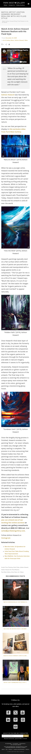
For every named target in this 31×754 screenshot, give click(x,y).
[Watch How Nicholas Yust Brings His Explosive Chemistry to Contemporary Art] (16, 589)
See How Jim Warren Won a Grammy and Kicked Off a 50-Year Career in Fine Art (16, 628)
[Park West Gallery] (14, 3)
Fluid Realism (15, 569)
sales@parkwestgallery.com (13, 531)
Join (26, 736)
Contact (10, 749)
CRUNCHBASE (22, 743)
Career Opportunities (19, 749)
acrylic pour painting (7, 567)
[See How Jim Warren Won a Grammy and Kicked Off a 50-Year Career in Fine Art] (16, 616)
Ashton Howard (19, 40)
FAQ (6, 749)
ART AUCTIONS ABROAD (16, 744)
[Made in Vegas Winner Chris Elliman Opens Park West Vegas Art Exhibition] (16, 643)
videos (22, 572)
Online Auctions (20, 5)
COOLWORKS (15, 743)
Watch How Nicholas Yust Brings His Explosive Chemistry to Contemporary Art (16, 602)
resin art (16, 572)
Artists (5, 5)
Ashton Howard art (6, 569)
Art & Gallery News (8, 40)
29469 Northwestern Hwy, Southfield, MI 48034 (16, 747)
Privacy (27, 749)
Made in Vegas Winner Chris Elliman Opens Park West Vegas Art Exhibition (16, 655)
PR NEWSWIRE (8, 743)
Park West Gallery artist (7, 572)
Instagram (5, 538)
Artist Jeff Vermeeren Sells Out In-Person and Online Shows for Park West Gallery (16, 682)
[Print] (10, 44)
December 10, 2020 (11, 38)
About (3, 749)
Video (26, 40)
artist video (16, 567)
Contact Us (12, 5)
